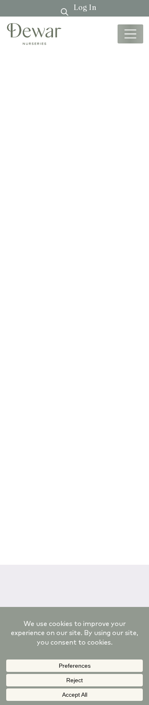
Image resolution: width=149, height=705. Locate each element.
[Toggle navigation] (130, 33)
